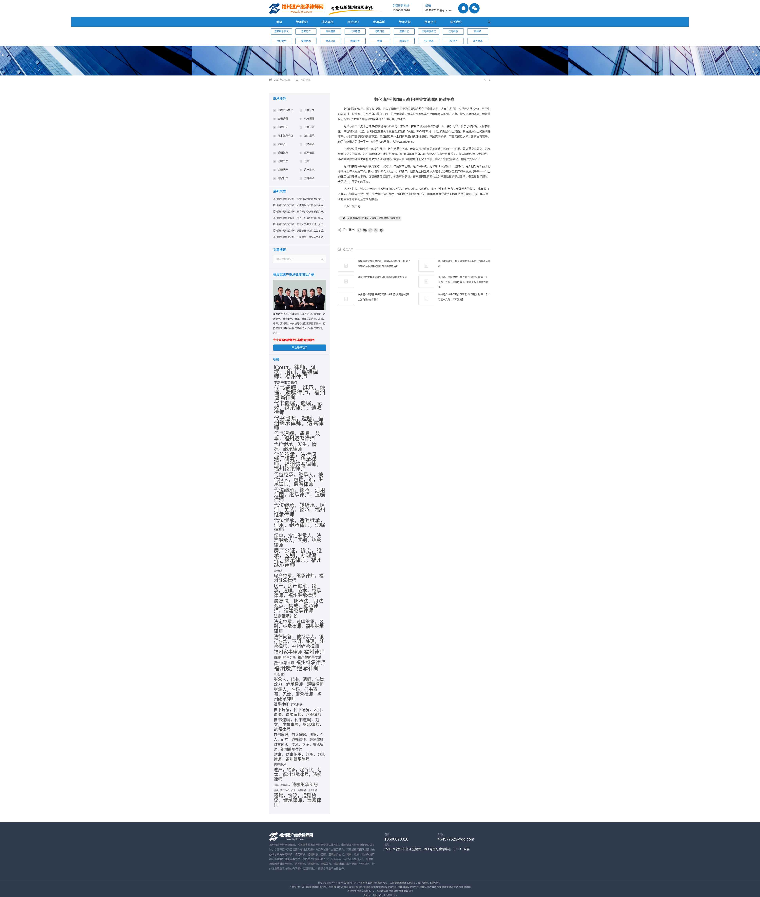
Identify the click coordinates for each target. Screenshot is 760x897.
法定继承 (453, 31)
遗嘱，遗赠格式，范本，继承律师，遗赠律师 (295, 790)
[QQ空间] (375, 230)
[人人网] (381, 230)
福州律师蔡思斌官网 (447, 887)
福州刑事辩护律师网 (359, 887)
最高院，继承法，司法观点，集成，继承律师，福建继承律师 (298, 606)
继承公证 (330, 41)
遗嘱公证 (404, 31)
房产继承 (428, 41)
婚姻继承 (306, 41)
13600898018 (401, 10)
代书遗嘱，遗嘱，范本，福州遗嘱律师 (297, 436)
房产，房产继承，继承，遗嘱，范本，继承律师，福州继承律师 (297, 591)
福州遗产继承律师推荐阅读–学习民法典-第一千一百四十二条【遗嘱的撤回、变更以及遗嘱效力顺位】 (464, 282)
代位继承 (281, 41)
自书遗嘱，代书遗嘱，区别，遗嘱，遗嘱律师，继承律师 (299, 712)
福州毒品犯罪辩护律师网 (384, 887)
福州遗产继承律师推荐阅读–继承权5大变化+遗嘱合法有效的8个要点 (383, 297)
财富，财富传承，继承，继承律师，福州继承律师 (299, 756)
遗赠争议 (355, 41)
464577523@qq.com (438, 10)
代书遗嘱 (355, 31)
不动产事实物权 (285, 383)
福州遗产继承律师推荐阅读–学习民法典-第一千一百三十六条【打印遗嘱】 (464, 297)
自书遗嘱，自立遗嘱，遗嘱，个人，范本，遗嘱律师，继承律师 (299, 737)
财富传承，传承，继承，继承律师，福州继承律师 (299, 747)
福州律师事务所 (285, 657)
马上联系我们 (299, 347)
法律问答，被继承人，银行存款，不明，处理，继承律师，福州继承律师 (299, 641)
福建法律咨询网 (428, 887)
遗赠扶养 (404, 41)
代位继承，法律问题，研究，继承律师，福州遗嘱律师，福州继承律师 (298, 461)
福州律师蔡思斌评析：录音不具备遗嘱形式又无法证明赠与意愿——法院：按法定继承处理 (299, 211)
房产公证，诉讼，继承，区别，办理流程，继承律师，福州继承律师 (298, 557)
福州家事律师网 (310, 887)
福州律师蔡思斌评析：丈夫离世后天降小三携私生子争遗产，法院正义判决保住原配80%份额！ (299, 205)
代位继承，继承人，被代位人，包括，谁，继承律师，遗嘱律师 (298, 479)
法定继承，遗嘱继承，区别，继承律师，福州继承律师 (299, 626)
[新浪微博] (359, 230)
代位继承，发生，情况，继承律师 (295, 446)
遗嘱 (276, 785)
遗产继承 (280, 764)
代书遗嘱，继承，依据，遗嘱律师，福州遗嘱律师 (299, 393)
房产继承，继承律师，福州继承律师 (299, 578)
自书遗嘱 (330, 31)
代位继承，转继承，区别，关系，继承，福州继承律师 (299, 510)
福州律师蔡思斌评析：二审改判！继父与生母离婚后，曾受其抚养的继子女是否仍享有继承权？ (299, 237)
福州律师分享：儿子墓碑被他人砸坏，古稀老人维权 (464, 264)
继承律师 (281, 704)
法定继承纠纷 (285, 616)
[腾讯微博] (370, 230)
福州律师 (314, 651)
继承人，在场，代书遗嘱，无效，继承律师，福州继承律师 (298, 694)
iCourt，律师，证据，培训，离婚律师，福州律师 (296, 372)
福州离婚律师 (284, 663)
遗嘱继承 (285, 785)
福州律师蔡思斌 (309, 657)
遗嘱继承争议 (281, 31)
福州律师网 (465, 887)
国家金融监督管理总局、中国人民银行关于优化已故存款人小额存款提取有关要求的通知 (384, 264)
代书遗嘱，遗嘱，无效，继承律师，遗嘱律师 (298, 408)
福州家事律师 (288, 652)
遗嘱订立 (306, 31)
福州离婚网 (342, 887)
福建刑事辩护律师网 (408, 887)
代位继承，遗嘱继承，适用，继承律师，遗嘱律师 (299, 525)
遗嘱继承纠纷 (305, 784)
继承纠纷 (297, 704)
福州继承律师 (311, 662)
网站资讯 (384, 61)
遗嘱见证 (379, 31)
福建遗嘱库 (382, 891)
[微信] (364, 230)
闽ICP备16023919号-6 (385, 895)
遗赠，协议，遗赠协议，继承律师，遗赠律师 (297, 800)
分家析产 (453, 41)
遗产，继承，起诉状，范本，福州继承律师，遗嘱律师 (298, 774)
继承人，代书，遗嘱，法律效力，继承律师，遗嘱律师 (299, 682)
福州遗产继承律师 (297, 668)
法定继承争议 (429, 31)
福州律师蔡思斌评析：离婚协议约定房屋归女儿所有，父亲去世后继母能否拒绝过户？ (299, 199)
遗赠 (379, 41)
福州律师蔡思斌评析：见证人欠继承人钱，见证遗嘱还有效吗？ (299, 224)
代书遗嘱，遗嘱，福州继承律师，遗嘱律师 (299, 423)
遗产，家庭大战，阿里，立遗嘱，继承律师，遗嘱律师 (371, 218)
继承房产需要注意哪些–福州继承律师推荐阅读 (382, 277)
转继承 (477, 31)
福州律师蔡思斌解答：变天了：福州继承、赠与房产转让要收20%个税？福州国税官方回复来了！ (299, 218)
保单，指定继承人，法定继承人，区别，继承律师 (297, 540)
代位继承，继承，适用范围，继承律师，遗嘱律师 (299, 495)
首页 (373, 61)
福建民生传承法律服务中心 (361, 891)
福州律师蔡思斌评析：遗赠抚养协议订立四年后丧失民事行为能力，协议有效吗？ (299, 230)
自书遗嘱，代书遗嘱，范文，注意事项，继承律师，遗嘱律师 (299, 725)
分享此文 (348, 230)
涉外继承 (478, 41)
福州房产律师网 (327, 887)
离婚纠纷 (279, 674)
